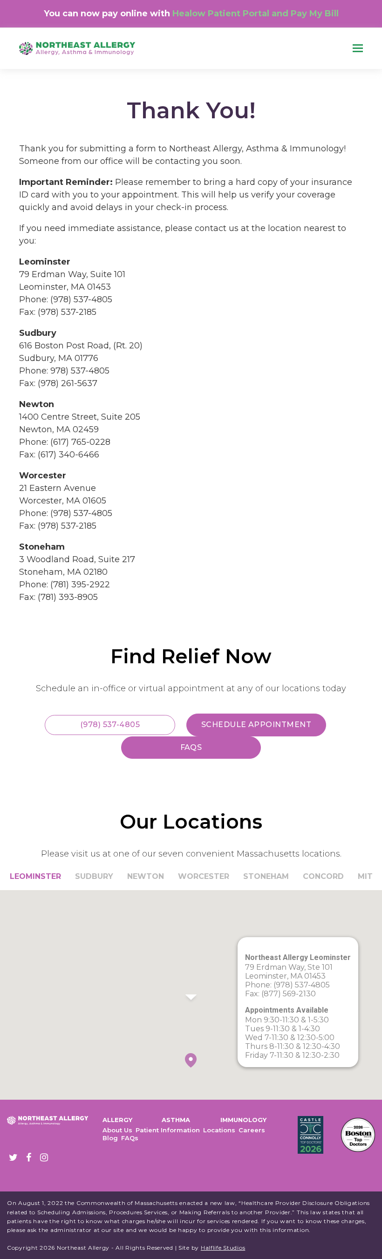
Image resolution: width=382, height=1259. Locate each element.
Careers (252, 1130)
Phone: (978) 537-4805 (287, 984)
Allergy (117, 1119)
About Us (117, 1130)
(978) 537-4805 (110, 724)
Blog (110, 1138)
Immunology (243, 1119)
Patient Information (168, 1130)
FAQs (191, 747)
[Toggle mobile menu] (358, 48)
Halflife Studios (223, 1247)
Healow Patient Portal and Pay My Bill (255, 13)
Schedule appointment (256, 724)
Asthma (176, 1119)
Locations (219, 1130)
